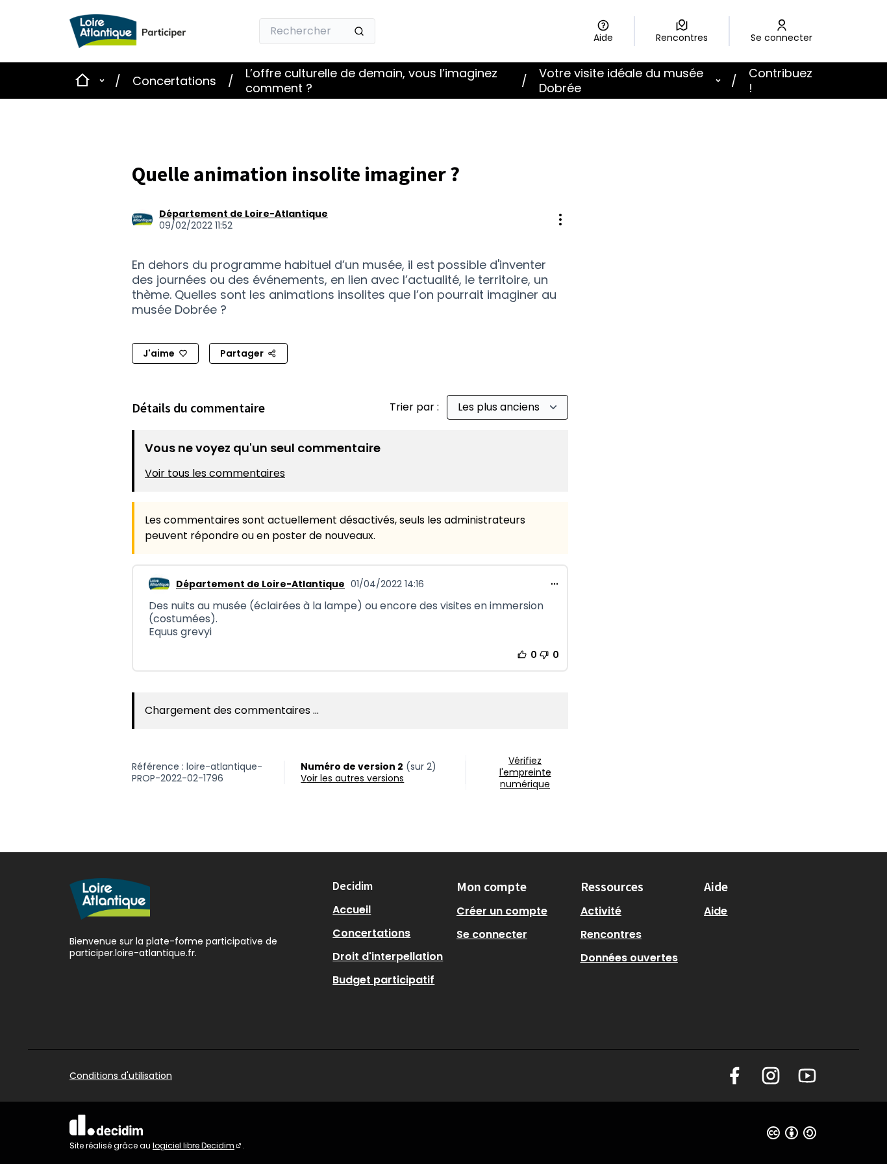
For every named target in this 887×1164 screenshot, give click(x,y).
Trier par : (416, 406)
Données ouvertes (629, 957)
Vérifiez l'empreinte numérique (525, 772)
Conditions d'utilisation (120, 1075)
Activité (601, 911)
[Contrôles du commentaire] (554, 583)
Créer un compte (501, 911)
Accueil (351, 909)
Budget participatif (383, 979)
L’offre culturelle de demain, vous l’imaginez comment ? (371, 80)
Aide (715, 911)
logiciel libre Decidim (198, 1145)
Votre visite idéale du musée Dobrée (621, 80)
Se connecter (491, 934)
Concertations (174, 81)
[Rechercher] (359, 31)
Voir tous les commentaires (215, 473)
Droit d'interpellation (387, 956)
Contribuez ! (780, 80)
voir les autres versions (352, 778)
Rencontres (611, 934)
